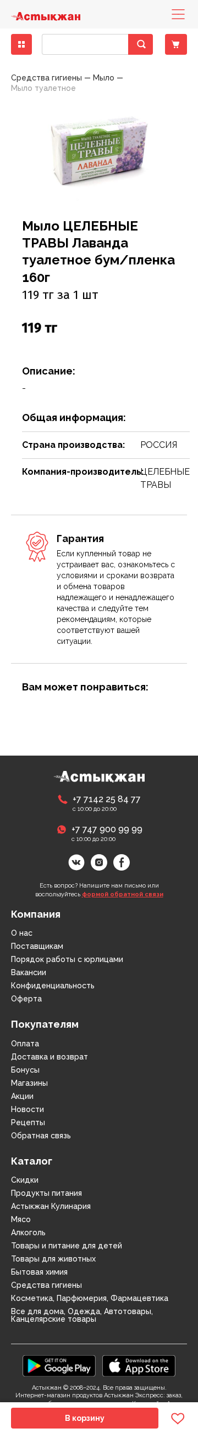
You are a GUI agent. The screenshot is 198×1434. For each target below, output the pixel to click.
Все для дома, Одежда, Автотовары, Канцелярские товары (82, 1315)
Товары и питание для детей (66, 1245)
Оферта (26, 999)
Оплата (25, 1043)
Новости (27, 1109)
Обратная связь (41, 1135)
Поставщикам (37, 946)
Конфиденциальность (53, 985)
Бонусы (25, 1070)
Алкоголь (28, 1232)
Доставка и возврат (49, 1057)
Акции (22, 1096)
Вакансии (28, 972)
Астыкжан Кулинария (51, 1206)
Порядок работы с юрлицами (67, 959)
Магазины (29, 1083)
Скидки (24, 1180)
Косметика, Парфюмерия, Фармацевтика (89, 1298)
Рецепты (28, 1122)
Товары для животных (53, 1259)
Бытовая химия (39, 1272)
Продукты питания (46, 1193)
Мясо (21, 1219)
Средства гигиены (46, 1285)
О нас (21, 933)
